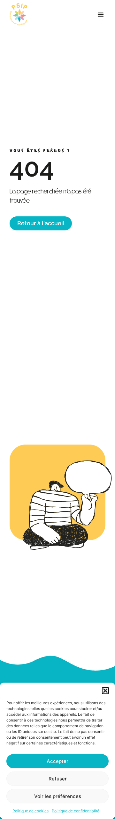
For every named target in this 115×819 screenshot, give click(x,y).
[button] (105, 690)
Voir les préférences (57, 796)
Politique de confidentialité (75, 810)
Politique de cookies (30, 810)
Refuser (58, 779)
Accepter (57, 761)
